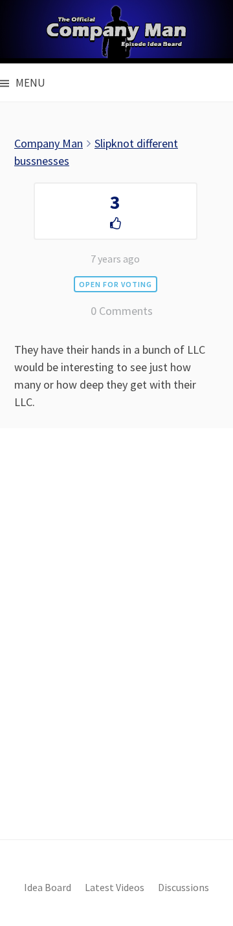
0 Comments (122, 310)
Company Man (48, 143)
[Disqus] (116, 655)
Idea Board (47, 887)
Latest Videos (114, 887)
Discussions (183, 887)
